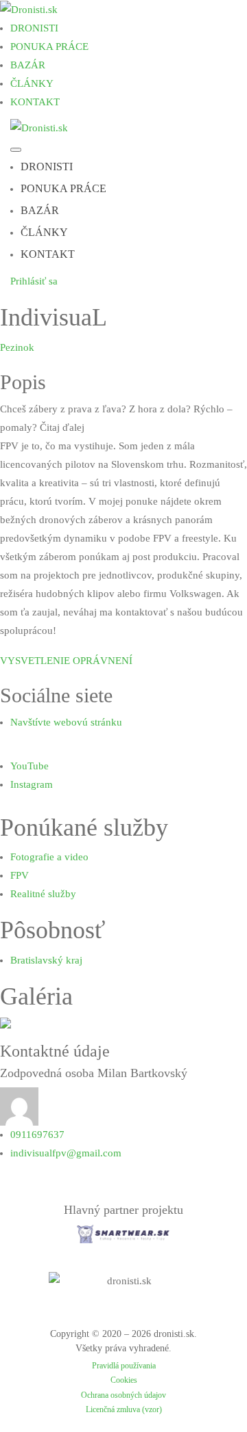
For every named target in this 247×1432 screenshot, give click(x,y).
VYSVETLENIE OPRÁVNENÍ (66, 660)
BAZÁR (27, 64)
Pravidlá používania (124, 1365)
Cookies (123, 1380)
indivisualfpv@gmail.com (65, 1153)
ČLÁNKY (32, 83)
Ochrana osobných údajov (123, 1395)
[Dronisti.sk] (29, 8)
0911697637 (37, 1134)
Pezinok (17, 347)
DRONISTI (34, 28)
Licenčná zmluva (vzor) (124, 1409)
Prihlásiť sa (34, 281)
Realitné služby (43, 893)
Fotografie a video (49, 856)
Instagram (31, 784)
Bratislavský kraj (46, 960)
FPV (19, 875)
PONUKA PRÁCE (49, 46)
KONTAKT (35, 101)
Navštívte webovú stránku (66, 722)
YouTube (29, 765)
